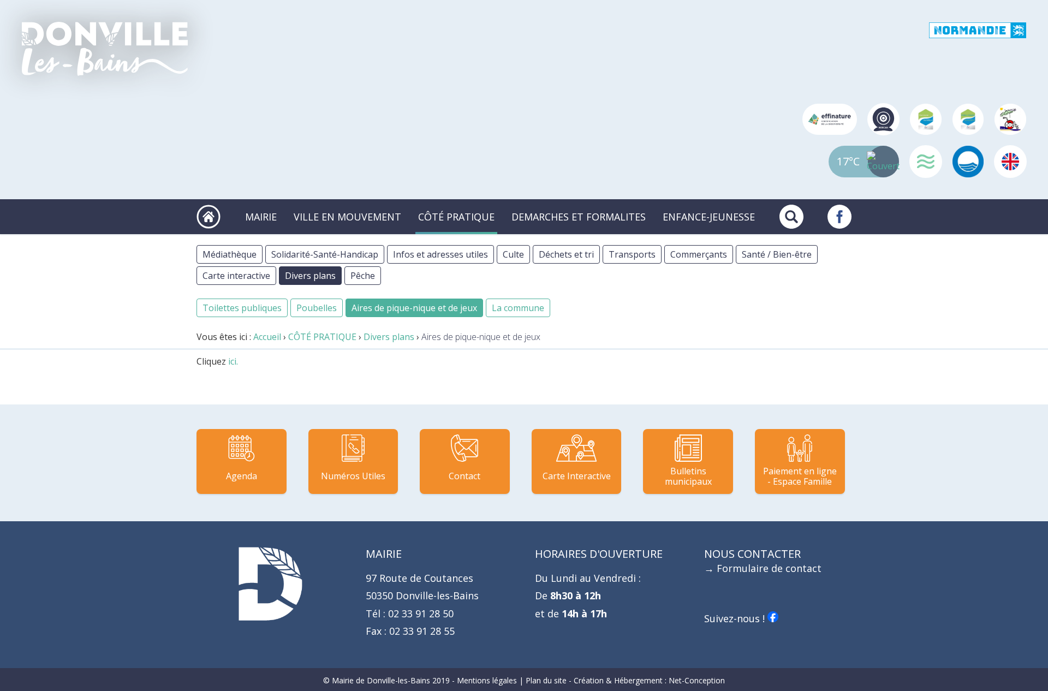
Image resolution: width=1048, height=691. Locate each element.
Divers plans (310, 276)
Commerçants (698, 254)
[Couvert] (884, 161)
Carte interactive (236, 276)
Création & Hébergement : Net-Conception (649, 680)
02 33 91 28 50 (419, 613)
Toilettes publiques (242, 308)
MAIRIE (261, 216)
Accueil (267, 337)
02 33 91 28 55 (420, 631)
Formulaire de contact (769, 568)
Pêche (362, 276)
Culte (513, 254)
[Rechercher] (791, 217)
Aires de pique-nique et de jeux (414, 308)
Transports (632, 254)
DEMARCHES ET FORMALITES (578, 216)
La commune (518, 308)
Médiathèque (230, 254)
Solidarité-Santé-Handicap (324, 254)
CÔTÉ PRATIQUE (456, 216)
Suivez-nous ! (735, 618)
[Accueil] (105, 49)
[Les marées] (926, 161)
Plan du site (546, 680)
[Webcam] (884, 119)
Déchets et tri (566, 254)
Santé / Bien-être (777, 254)
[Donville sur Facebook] (839, 217)
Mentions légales (487, 680)
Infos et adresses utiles (440, 254)
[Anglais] (1010, 161)
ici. (233, 361)
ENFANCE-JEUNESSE (709, 216)
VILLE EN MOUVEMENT (347, 216)
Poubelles (316, 308)
